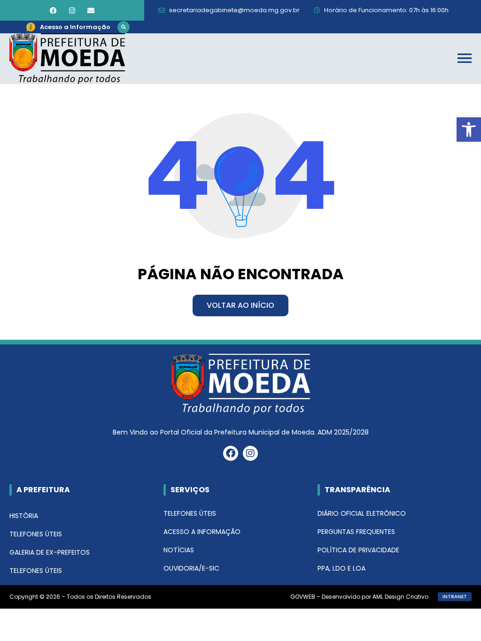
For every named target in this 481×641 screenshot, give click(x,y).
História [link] (23, 515)
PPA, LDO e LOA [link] (341, 568)
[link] (469, 129)
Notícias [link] (178, 550)
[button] (123, 27)
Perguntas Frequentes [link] (356, 531)
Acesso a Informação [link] (201, 531)
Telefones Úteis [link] (35, 534)
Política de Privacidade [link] (358, 550)
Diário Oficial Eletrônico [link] (362, 513)
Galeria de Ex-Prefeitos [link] (49, 552)
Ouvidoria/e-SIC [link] (191, 568)
